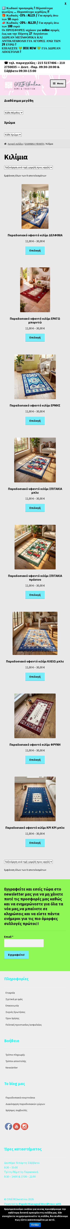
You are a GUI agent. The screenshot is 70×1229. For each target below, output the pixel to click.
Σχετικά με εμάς (14, 999)
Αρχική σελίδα (15, 143)
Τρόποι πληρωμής (15, 1054)
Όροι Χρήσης (12, 1018)
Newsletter (12, 1067)
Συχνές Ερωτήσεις (15, 1012)
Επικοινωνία (12, 1005)
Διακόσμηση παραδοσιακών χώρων (25, 1104)
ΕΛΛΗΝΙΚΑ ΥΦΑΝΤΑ (34, 143)
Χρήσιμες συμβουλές (16, 1110)
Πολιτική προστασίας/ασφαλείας (24, 1024)
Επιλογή (35, 250)
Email (8, 936)
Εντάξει (35, 1225)
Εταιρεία (10, 992)
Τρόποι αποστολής (16, 1061)
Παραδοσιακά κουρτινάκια (20, 1097)
